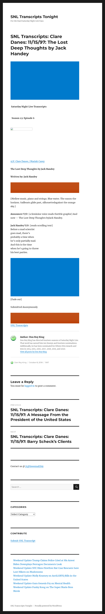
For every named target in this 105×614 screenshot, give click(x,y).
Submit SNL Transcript (23, 540)
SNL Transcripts (19, 325)
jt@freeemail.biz (34, 466)
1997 (47, 362)
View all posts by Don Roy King (33, 352)
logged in (29, 385)
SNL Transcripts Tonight (34, 16)
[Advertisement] (45, 81)
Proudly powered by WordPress (48, 606)
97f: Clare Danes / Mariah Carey (28, 161)
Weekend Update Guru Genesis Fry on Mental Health (41, 583)
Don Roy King (20, 362)
